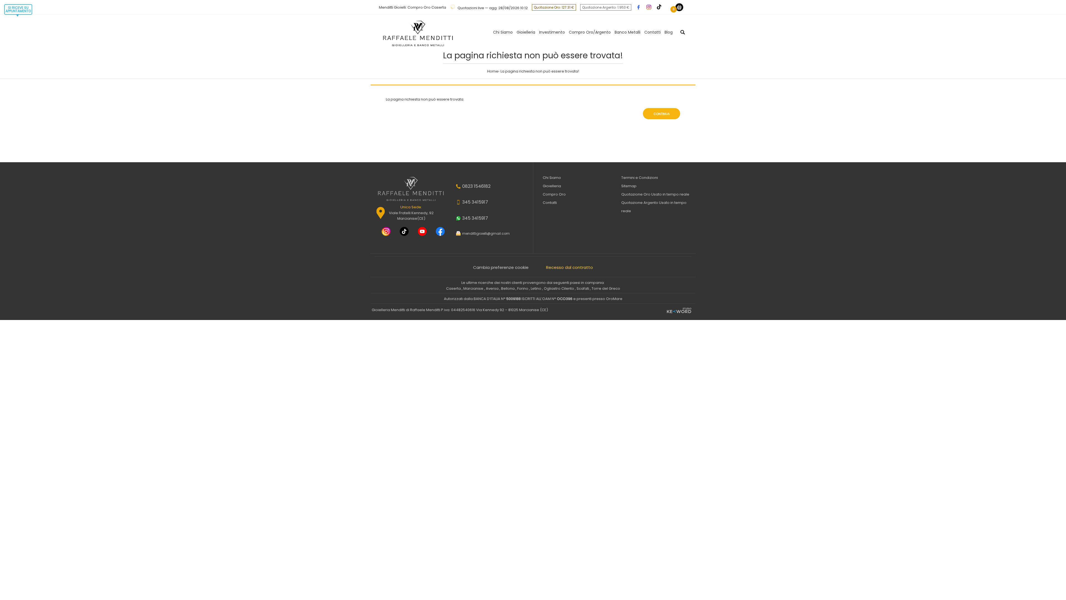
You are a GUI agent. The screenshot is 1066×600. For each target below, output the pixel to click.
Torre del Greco (606, 288)
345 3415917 (475, 202)
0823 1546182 (476, 186)
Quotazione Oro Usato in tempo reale (655, 194)
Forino (522, 288)
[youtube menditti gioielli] (420, 232)
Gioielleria (552, 186)
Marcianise (473, 288)
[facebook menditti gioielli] (438, 232)
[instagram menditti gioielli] (384, 232)
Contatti (550, 202)
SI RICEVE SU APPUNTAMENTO (18, 9)
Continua (661, 114)
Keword (679, 311)
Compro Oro (554, 194)
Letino (536, 288)
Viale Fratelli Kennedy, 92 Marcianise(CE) (411, 212)
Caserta (453, 288)
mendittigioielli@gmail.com (486, 233)
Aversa (492, 288)
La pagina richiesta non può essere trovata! (540, 71)
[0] (679, 7)
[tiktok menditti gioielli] (402, 232)
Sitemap (629, 186)
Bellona (508, 288)
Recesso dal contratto (569, 267)
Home (492, 71)
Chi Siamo (552, 177)
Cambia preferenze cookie (501, 267)
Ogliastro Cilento (559, 288)
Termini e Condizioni (639, 177)
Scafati (583, 288)
